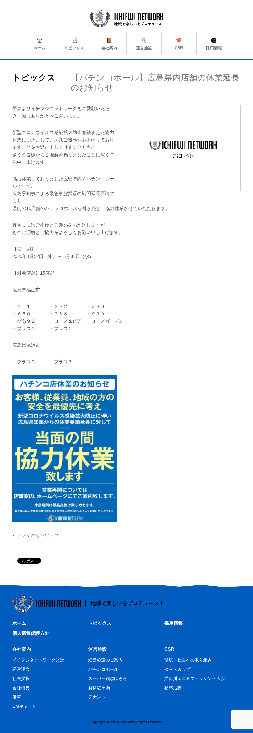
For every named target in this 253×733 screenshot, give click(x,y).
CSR (169, 649)
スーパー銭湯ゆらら (107, 678)
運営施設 (97, 649)
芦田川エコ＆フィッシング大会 (194, 678)
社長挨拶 (21, 678)
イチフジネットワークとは (38, 659)
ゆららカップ (177, 669)
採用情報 (173, 623)
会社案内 (21, 649)
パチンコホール (103, 669)
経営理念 (21, 669)
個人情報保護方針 (30, 633)
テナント (97, 696)
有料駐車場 (99, 687)
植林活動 (173, 687)
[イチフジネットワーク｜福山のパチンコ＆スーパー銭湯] (126, 23)
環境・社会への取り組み (188, 659)
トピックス (99, 623)
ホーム (19, 623)
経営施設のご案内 (105, 659)
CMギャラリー (26, 706)
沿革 (16, 696)
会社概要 (21, 687)
